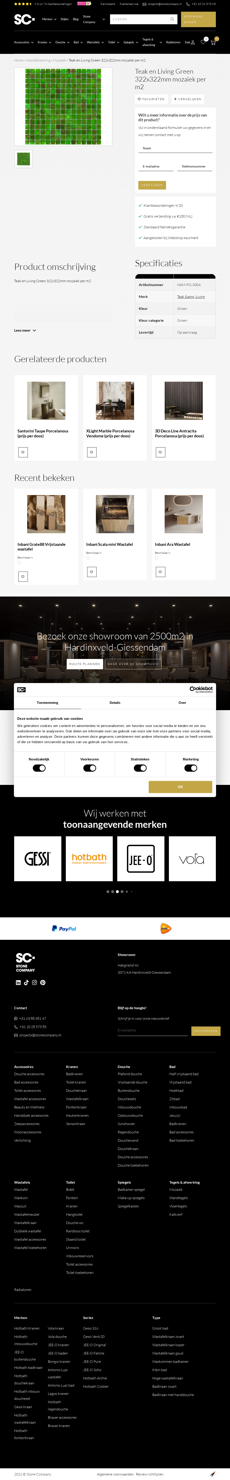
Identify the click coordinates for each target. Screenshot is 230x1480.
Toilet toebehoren (79, 1272)
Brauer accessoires (62, 1417)
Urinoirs (72, 1247)
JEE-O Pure (92, 1361)
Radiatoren (173, 42)
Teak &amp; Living (191, 296)
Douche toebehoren (133, 1165)
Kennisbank (108, 4)
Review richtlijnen (150, 1474)
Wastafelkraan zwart (168, 1336)
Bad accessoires (26, 1082)
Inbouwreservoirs (79, 1256)
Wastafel (21, 1189)
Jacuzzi (174, 1115)
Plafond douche (130, 1074)
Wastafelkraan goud (167, 1353)
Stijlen (65, 19)
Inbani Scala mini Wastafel (109, 544)
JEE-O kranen (58, 1345)
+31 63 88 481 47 (32, 1018)
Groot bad (160, 1328)
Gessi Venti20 (93, 1336)
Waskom (21, 1198)
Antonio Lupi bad (61, 1385)
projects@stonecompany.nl (165, 4)
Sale (187, 42)
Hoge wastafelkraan (167, 1378)
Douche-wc (75, 1222)
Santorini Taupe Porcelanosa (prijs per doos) (43, 433)
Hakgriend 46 (144, 969)
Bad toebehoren (181, 1140)
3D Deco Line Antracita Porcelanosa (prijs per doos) (179, 433)
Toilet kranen (76, 1082)
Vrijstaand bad (180, 1082)
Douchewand (128, 1140)
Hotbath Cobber (96, 1386)
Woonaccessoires (27, 1132)
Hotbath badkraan (28, 1367)
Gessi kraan (23, 1407)
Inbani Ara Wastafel (172, 544)
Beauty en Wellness (29, 1107)
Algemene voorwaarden (115, 1474)
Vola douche (57, 1336)
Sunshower (126, 1123)
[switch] (89, 768)
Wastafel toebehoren (30, 1247)
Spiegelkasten (128, 1206)
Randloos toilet (78, 1231)
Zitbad (174, 1099)
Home (19, 60)
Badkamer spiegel (131, 1189)
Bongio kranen (59, 1361)
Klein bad (159, 1370)
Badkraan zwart (164, 1386)
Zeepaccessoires (27, 1123)
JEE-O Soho (92, 1370)
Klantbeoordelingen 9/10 (163, 205)
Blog (76, 19)
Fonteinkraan (76, 1107)
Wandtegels (178, 1198)
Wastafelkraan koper (168, 1345)
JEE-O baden (58, 1353)
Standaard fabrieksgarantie (164, 227)
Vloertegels (178, 1206)
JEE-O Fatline (93, 1353)
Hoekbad (176, 1090)
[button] (107, 891)
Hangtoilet (74, 1214)
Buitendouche (128, 1090)
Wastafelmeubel (26, 1214)
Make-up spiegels (131, 1198)
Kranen (71, 1206)
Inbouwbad (178, 1107)
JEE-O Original (94, 1345)
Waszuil (20, 1206)
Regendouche (128, 1132)
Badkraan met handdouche (173, 1394)
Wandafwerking (38, 60)
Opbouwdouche (130, 1115)
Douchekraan (76, 1090)
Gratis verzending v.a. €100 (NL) (168, 216)
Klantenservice (129, 4)
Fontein (72, 1198)
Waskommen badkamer (170, 1361)
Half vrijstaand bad (184, 1074)
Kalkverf (175, 1214)
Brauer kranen (59, 1425)
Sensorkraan (75, 1123)
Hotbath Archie (95, 1378)
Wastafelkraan (77, 1099)
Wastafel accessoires (30, 1099)
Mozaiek (59, 60)
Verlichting (22, 1140)
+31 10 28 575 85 (204, 4)
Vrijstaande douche (132, 1082)
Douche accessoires (29, 1074)
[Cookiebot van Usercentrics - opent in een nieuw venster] (193, 689)
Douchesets (127, 1099)
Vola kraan (56, 1328)
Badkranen (74, 1074)
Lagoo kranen (58, 1393)
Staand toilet (76, 1239)
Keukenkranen (77, 1115)
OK (180, 787)
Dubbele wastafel (27, 1231)
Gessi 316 (90, 1328)
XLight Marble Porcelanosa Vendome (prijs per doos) (110, 433)
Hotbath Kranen (27, 1328)
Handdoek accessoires (31, 1115)
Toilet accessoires (27, 1090)
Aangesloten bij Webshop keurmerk (171, 238)
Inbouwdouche (129, 1107)
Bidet (70, 1189)
